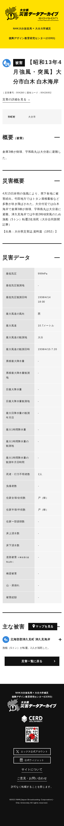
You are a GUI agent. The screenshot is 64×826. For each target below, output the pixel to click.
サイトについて (32, 769)
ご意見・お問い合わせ (32, 778)
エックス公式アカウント (34, 751)
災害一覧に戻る (32, 661)
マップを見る (45, 626)
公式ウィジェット (34, 760)
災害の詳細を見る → (16, 99)
